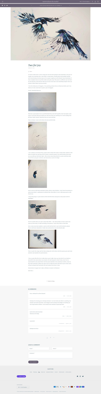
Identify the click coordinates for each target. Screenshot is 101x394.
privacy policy (68, 371)
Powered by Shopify (30, 391)
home (31, 371)
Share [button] (31, 71)
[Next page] (53, 337)
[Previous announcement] (31, 5)
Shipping (35, 371)
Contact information (62, 391)
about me (43, 371)
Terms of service (48, 391)
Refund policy (37, 391)
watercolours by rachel (23, 391)
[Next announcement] (69, 5)
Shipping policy (55, 391)
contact (56, 371)
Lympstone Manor (49, 371)
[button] (2, 1)
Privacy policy (42, 391)
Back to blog (51, 281)
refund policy (61, 371)
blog (39, 371)
